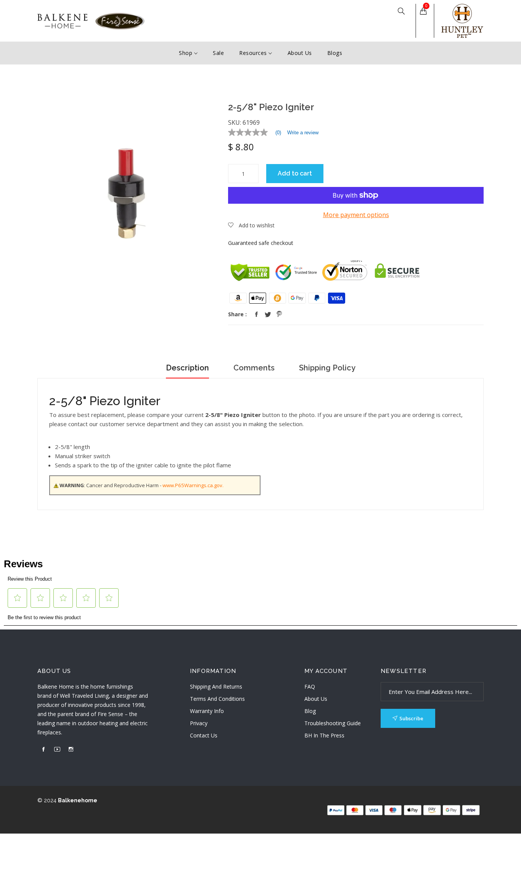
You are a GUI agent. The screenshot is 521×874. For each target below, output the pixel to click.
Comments (254, 367)
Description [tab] (187, 367)
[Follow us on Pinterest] (279, 314)
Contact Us (203, 735)
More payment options (356, 215)
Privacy (198, 723)
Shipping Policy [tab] (327, 367)
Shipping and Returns (216, 686)
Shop (186, 52)
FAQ (309, 686)
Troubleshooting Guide (332, 723)
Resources (254, 52)
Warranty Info (207, 711)
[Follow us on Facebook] (256, 314)
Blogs (335, 52)
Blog (310, 711)
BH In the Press (324, 735)
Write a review (302, 132)
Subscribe (411, 718)
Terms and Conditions (217, 698)
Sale (218, 52)
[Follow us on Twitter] (267, 314)
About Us (300, 52)
